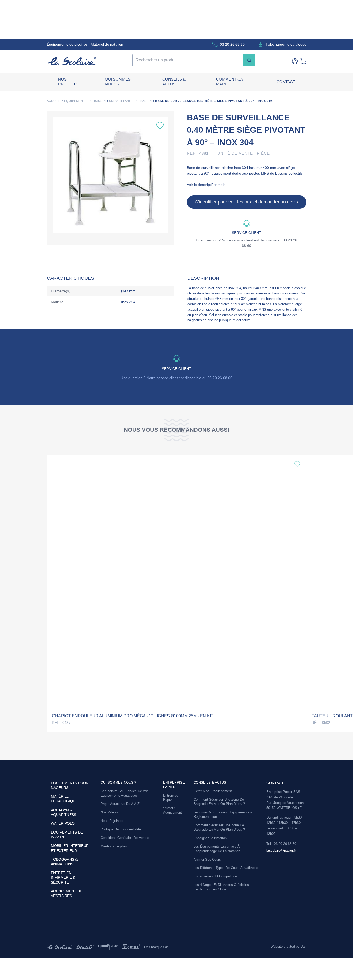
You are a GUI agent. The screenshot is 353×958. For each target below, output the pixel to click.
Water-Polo (63, 823)
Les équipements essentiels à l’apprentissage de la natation (217, 849)
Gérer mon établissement (213, 791)
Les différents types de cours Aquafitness (226, 868)
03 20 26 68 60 (232, 44)
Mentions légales (114, 846)
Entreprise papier (174, 785)
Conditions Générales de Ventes (125, 838)
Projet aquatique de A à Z (120, 804)
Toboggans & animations (64, 861)
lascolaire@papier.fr (281, 850)
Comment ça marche (229, 82)
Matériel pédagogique (64, 798)
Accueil (54, 101)
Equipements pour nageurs (69, 785)
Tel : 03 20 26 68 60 (281, 844)
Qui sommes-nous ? (118, 782)
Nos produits (68, 82)
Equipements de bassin (85, 101)
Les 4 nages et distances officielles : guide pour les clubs (222, 887)
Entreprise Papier (170, 798)
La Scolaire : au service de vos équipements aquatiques (125, 793)
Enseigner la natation (210, 838)
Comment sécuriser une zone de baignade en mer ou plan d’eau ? (219, 802)
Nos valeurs (110, 812)
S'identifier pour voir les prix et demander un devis (246, 202)
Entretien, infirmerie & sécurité (63, 877)
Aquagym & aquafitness (63, 812)
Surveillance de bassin (130, 101)
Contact (286, 82)
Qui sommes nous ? (118, 82)
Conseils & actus (174, 82)
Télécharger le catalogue (286, 44)
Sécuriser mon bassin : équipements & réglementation (223, 814)
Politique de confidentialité (121, 829)
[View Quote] (303, 61)
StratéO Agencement (172, 810)
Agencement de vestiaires (66, 893)
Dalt (303, 946)
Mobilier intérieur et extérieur (70, 848)
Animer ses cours (207, 859)
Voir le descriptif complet (207, 185)
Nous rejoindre (112, 821)
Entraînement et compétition (215, 876)
